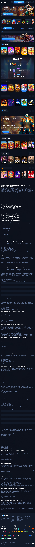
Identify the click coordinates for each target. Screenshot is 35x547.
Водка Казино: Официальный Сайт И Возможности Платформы (11, 199)
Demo (4, 55)
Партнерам (19, 520)
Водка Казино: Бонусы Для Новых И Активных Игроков (10, 204)
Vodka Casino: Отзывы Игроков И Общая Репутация (9, 218)
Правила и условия (20, 516)
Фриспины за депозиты (13, 521)
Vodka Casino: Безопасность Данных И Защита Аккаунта (10, 208)
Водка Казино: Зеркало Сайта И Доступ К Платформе (10, 215)
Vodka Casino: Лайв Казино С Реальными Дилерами (9, 203)
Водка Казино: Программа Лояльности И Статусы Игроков (11, 213)
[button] (2, 28)
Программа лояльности (13, 518)
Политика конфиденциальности (20, 519)
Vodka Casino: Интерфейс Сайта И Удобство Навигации (10, 214)
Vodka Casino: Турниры (5, 210)
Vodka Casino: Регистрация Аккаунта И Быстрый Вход (10, 200)
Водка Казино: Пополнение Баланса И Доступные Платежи (11, 206)
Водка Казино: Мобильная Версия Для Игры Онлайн (9, 207)
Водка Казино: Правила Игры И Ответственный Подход (10, 217)
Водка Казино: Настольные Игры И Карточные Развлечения (11, 209)
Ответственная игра (20, 517)
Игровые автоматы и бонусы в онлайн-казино (8, 198)
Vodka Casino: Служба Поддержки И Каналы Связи (9, 216)
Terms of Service (27, 522)
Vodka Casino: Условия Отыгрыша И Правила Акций (9, 205)
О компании (13, 516)
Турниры (12, 519)
